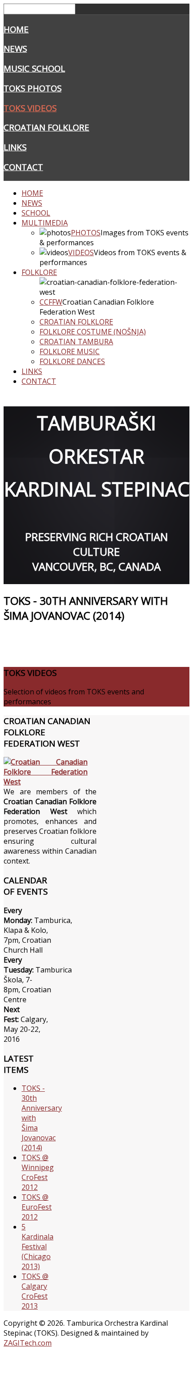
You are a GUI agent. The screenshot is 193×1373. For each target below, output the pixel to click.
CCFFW (50, 302)
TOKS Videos (30, 107)
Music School (34, 68)
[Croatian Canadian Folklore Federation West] (50, 782)
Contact (23, 166)
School (36, 213)
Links (15, 147)
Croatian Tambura (76, 342)
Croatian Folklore (46, 127)
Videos (81, 252)
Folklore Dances (72, 361)
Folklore (39, 272)
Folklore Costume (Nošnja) (92, 332)
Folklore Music (69, 351)
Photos (86, 233)
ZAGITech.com (28, 1343)
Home (16, 29)
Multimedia (45, 223)
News (15, 48)
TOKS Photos (32, 88)
